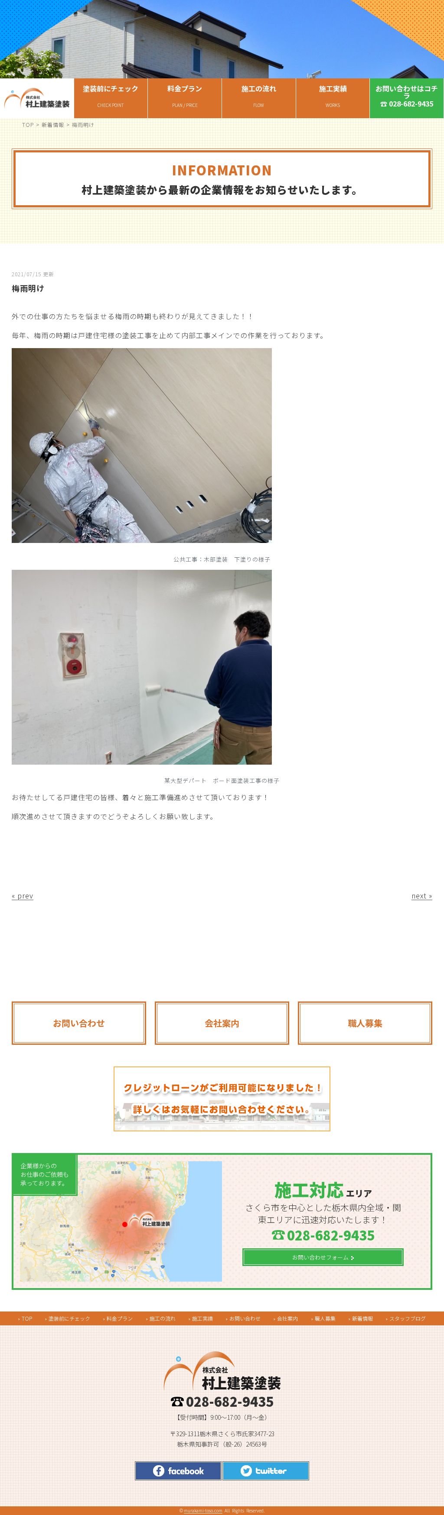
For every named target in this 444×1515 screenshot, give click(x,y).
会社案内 (287, 1318)
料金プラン (120, 1318)
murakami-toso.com (203, 1510)
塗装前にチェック (69, 1318)
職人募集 (325, 1318)
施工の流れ (163, 1318)
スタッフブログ (407, 1318)
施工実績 (202, 1318)
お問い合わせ (245, 1318)
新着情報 (53, 124)
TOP (28, 124)
